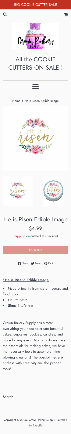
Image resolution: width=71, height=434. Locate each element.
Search (8, 396)
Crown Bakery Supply (42, 420)
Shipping (18, 236)
